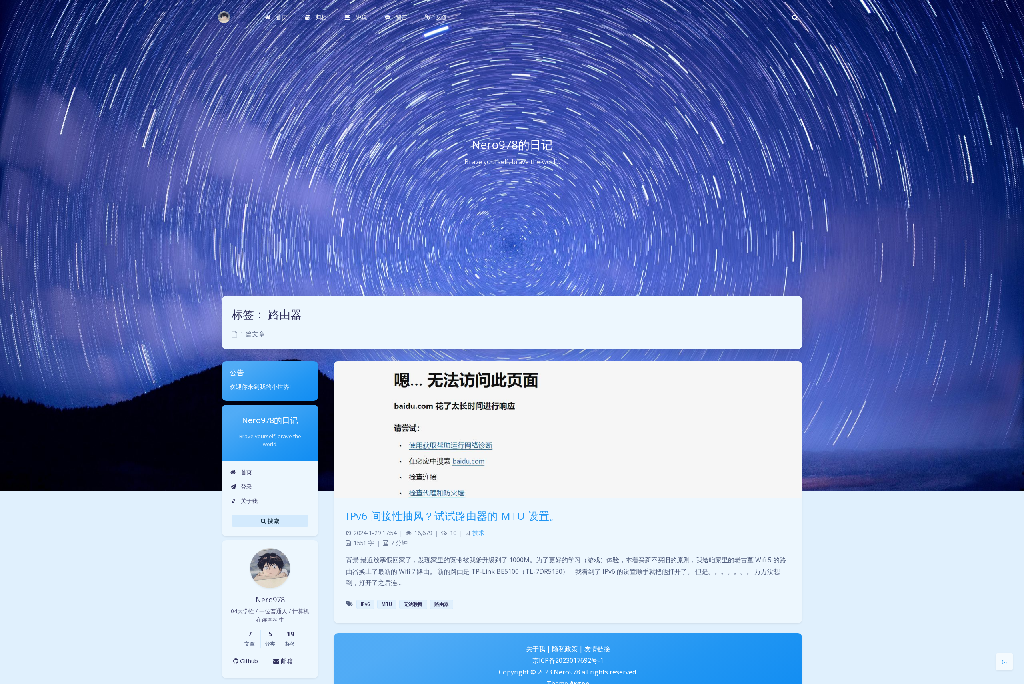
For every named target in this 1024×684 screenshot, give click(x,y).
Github (248, 661)
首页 (245, 472)
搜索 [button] (272, 521)
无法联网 (413, 604)
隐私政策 (565, 648)
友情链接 (597, 648)
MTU (387, 604)
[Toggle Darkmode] (1004, 661)
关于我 (248, 501)
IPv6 (365, 604)
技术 (478, 533)
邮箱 (286, 661)
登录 (245, 486)
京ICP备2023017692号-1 (568, 660)
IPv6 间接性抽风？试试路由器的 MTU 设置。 (453, 516)
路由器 (441, 604)
